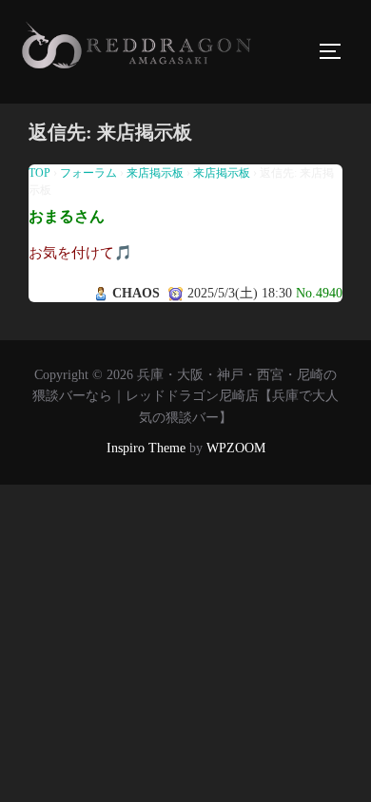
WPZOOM (235, 448)
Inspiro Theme (146, 448)
